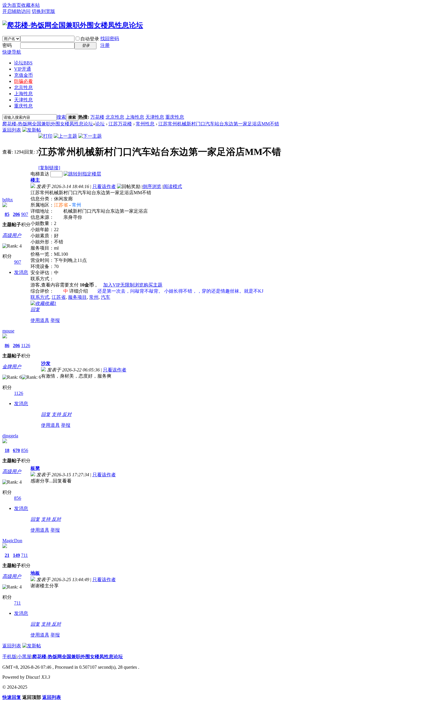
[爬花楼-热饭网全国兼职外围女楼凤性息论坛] (72, 25)
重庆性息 (23, 105)
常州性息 (145, 123)
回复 (35, 309)
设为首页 (11, 5)
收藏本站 (30, 5)
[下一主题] (90, 136)
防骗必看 (23, 81)
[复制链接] (49, 167)
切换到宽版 (43, 11)
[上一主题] (65, 136)
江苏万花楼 (120, 123)
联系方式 (39, 297)
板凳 (35, 468)
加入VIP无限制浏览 (123, 284)
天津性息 (23, 99)
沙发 (45, 363)
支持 (57, 414)
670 (16, 450)
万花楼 (97, 117)
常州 (94, 297)
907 (24, 214)
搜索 (61, 117)
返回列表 (11, 129)
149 (16, 555)
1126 (25, 345)
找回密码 (109, 38)
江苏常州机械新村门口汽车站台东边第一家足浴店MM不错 (218, 123)
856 (24, 450)
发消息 (21, 272)
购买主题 (153, 284)
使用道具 (39, 320)
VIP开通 (22, 68)
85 (7, 214)
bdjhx (7, 199)
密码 (7, 45)
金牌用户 (11, 366)
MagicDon (12, 540)
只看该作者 (104, 186)
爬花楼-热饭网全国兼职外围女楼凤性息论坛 (47, 123)
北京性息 (23, 87)
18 (7, 450)
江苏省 (59, 297)
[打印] (45, 136)
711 (24, 555)
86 (7, 345)
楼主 (35, 180)
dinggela (10, 435)
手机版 (9, 656)
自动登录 (89, 38)
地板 (35, 573)
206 (16, 214)
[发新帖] (31, 129)
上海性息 (23, 93)
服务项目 (77, 297)
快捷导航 (11, 52)
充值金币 (23, 75)
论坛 (23, 62)
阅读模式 (172, 186)
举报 (55, 320)
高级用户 (11, 235)
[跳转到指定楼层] (82, 173)
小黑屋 (24, 656)
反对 (67, 414)
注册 (105, 45)
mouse (8, 330)
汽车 (105, 297)
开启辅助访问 (16, 11)
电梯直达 (39, 173)
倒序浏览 (151, 186)
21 (7, 555)
